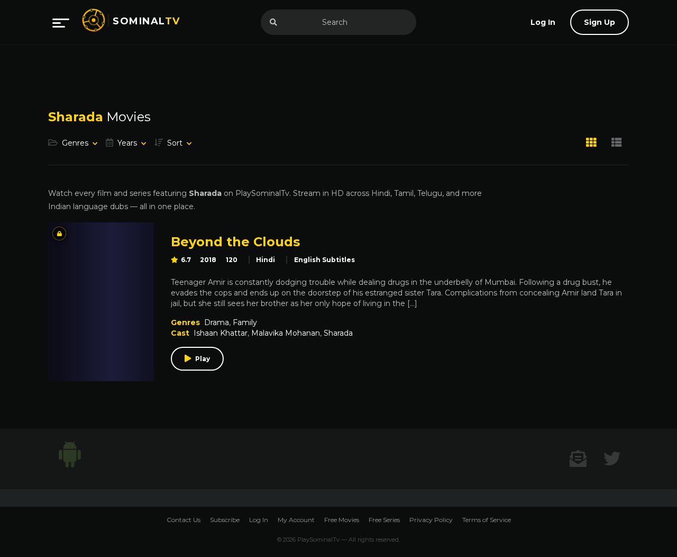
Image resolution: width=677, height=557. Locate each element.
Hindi (265, 260)
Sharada (338, 333)
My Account (296, 520)
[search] (273, 22)
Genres (75, 143)
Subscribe (225, 520)
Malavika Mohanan (285, 333)
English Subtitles (324, 260)
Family (245, 322)
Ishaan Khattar (221, 333)
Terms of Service (486, 520)
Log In (258, 520)
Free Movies (341, 520)
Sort (174, 143)
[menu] (61, 22)
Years (127, 143)
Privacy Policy (431, 520)
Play (202, 359)
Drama (216, 322)
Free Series (384, 520)
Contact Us (183, 520)
